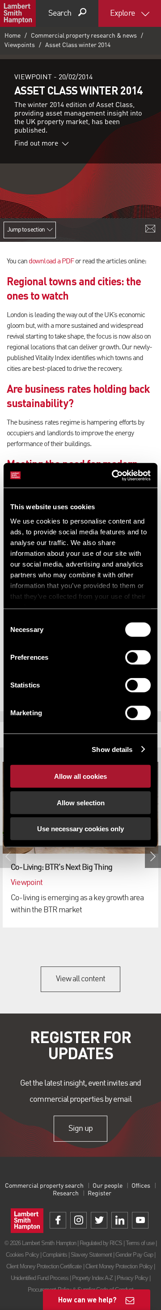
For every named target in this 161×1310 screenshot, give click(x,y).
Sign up (80, 1129)
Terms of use (140, 1243)
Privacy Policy (132, 1278)
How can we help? (87, 1299)
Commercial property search (44, 1186)
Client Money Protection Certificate (43, 1266)
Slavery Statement (91, 1254)
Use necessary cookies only (80, 829)
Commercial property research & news (84, 36)
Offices (140, 1186)
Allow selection (81, 802)
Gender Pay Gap (134, 1254)
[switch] (138, 657)
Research (66, 1193)
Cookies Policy (22, 1254)
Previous (8, 857)
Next (153, 857)
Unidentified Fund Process (39, 1278)
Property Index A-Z (92, 1278)
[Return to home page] (18, 13)
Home (12, 36)
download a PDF (51, 261)
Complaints (54, 1254)
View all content (81, 979)
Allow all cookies (80, 776)
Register (99, 1193)
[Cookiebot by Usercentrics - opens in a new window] (113, 475)
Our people (108, 1186)
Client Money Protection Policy (119, 1266)
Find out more (36, 143)
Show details (112, 749)
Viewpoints (19, 45)
